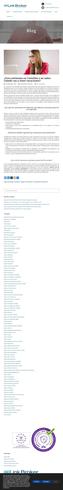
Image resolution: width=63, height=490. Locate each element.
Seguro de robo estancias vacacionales (14, 317)
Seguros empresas (9, 401)
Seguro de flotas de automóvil (12, 299)
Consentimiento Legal (10, 465)
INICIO (8, 11)
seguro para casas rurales (11, 348)
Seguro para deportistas (10, 352)
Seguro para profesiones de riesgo (13, 365)
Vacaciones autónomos (40, 182)
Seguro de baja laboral (10, 286)
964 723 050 (48, 4)
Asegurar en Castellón (10, 219)
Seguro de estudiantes (10, 297)
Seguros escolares (8, 403)
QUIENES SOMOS (17, 11)
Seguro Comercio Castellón (11, 266)
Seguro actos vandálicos (10, 243)
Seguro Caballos (8, 257)
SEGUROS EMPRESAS (46, 11)
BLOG (56, 11)
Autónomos (7, 221)
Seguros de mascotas (9, 396)
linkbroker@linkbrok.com (52, 7)
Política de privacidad (10, 461)
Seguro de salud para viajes (11, 319)
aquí (16, 170)
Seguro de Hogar (8, 301)
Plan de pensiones (9, 235)
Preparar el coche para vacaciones (13, 237)
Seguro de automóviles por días (12, 281)
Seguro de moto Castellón (10, 314)
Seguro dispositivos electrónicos (12, 330)
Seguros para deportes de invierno (13, 405)
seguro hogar (7, 339)
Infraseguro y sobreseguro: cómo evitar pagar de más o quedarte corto (23, 202)
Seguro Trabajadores (9, 379)
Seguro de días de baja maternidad (13, 294)
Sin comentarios (40, 84)
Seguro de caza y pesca (10, 288)
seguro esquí (7, 334)
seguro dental (7, 328)
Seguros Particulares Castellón (12, 410)
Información (7, 230)
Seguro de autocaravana (10, 279)
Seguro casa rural (8, 259)
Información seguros (9, 232)
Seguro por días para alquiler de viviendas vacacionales (19, 370)
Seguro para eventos (9, 357)
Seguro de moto (8, 312)
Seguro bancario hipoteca (11, 252)
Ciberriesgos (7, 223)
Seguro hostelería (8, 343)
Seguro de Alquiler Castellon (11, 274)
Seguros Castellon (8, 392)
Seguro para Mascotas (10, 359)
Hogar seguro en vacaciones (11, 228)
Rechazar (46, 481)
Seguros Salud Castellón (10, 412)
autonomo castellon (13, 182)
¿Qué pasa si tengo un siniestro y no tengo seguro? (17, 208)
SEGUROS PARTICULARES (31, 11)
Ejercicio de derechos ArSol (11, 463)
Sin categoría (7, 414)
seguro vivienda (8, 388)
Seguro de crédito (8, 292)
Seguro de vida (8, 321)
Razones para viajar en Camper (12, 239)
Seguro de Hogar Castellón (11, 303)
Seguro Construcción (9, 270)
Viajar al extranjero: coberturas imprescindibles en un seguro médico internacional (26, 204)
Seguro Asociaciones (9, 246)
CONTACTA (9, 16)
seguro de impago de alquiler (12, 305)
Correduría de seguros (10, 226)
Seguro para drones (9, 354)
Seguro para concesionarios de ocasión (14, 350)
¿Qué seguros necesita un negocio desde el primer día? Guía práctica (22, 206)
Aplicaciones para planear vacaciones (14, 217)
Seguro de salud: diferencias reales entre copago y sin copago (20, 200)
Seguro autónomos (9, 250)
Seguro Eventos (8, 337)
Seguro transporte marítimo (11, 381)
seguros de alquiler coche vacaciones (14, 394)
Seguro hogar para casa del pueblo (13, 341)
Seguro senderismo (9, 376)
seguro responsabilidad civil (11, 372)
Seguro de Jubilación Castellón (12, 308)
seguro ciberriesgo (9, 261)
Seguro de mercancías (10, 310)
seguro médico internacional (11, 345)
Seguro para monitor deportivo (12, 363)
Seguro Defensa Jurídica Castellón (13, 325)
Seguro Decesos (8, 323)
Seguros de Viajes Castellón (11, 399)
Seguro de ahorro (8, 272)
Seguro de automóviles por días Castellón (15, 283)
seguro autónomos (27, 182)
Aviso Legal (7, 456)
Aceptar (37, 481)
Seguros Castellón (8, 390)
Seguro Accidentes (9, 241)
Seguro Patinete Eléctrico (10, 368)
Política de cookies (9, 459)
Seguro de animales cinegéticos (12, 277)
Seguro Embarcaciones (10, 332)
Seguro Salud (7, 374)
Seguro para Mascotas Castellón (12, 361)
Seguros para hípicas (9, 408)
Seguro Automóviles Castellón (12, 248)
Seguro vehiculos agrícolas (11, 383)
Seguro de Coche (8, 290)
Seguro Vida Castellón (10, 385)
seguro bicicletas (8, 254)
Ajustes (55, 481)
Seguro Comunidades (9, 268)
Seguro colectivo (8, 263)
